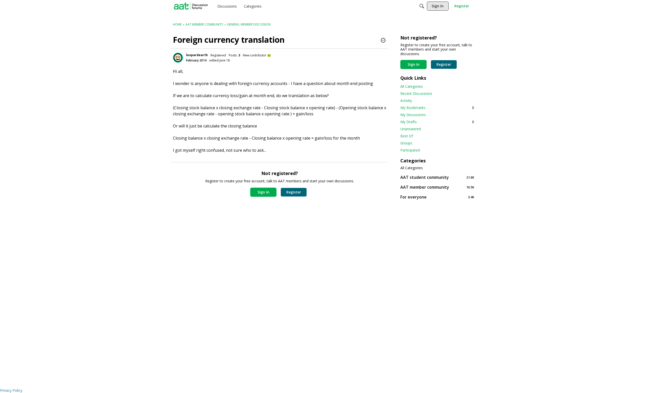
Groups (406, 143)
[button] (383, 40)
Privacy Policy (11, 390)
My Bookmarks (437, 107)
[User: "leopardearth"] (178, 58)
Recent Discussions (416, 93)
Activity (406, 100)
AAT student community (437, 177)
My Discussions (413, 114)
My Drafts (437, 121)
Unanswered (410, 128)
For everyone (437, 197)
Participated (410, 150)
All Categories (411, 86)
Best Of (406, 136)
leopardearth (197, 55)
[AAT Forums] (191, 6)
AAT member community (437, 187)
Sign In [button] (263, 192)
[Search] (421, 6)
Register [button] (293, 192)
